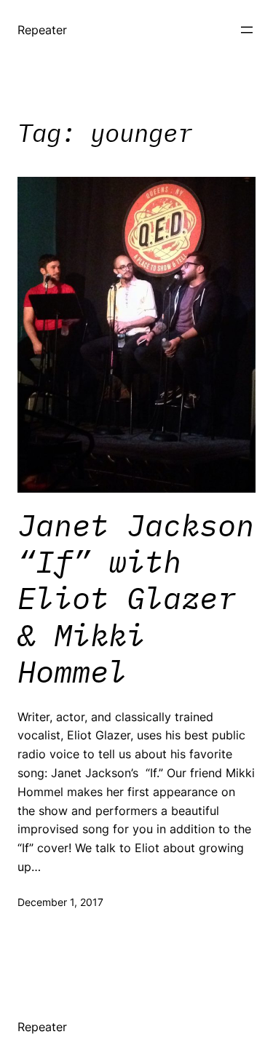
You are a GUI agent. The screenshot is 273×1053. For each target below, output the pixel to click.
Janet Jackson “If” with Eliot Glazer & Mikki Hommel (135, 599)
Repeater (42, 30)
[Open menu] (247, 30)
